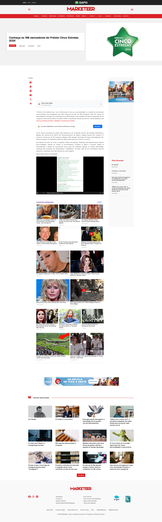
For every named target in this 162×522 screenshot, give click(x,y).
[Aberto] (132, 9)
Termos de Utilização (89, 503)
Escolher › (98, 126)
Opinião (78, 16)
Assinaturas (59, 496)
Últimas (36, 16)
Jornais (33, 2)
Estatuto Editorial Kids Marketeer (65, 503)
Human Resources (73, 510)
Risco (92, 510)
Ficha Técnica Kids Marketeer (92, 499)
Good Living (117, 16)
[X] (30, 99)
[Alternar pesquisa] (29, 10)
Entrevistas (70, 16)
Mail (29, 2)
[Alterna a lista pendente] (39, 16)
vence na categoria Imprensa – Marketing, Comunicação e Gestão (55, 120)
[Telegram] (30, 103)
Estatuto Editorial (61, 501)
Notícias (12, 45)
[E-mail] (30, 95)
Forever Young (84, 510)
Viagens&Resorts (101, 510)
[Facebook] (30, 82)
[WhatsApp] (30, 86)
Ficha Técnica (87, 496)
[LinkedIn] (30, 91)
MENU (24, 2)
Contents (125, 16)
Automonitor (49, 510)
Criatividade (52, 16)
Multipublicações (113, 510)
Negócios (44, 16)
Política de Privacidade (90, 501)
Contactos (59, 499)
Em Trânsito (61, 16)
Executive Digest (60, 510)
